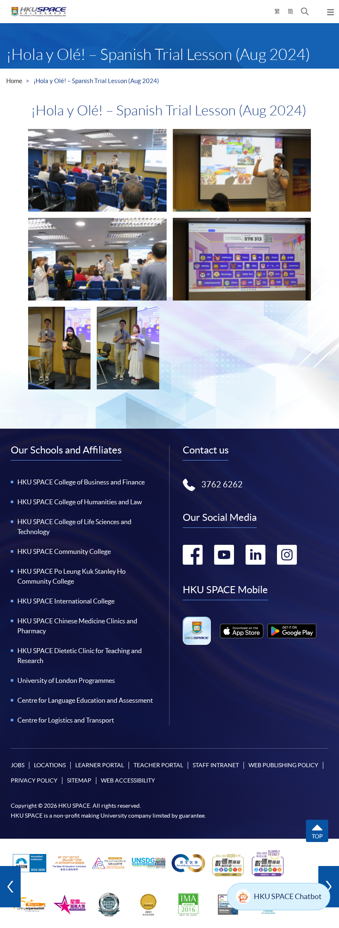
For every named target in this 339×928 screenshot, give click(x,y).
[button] (305, 11)
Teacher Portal (158, 765)
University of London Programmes (66, 680)
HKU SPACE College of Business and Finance (81, 482)
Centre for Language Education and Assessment (85, 700)
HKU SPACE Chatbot (288, 896)
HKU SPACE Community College (64, 551)
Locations (50, 765)
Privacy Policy (34, 780)
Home (14, 80)
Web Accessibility (128, 780)
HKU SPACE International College (66, 601)
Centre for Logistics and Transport (65, 720)
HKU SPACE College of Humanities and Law (79, 502)
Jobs (17, 765)
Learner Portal (99, 765)
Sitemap (79, 780)
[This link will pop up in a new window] (241, 631)
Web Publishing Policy (283, 765)
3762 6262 (222, 484)
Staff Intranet (216, 765)
